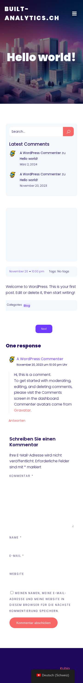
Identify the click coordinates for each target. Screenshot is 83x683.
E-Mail (16, 556)
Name (15, 537)
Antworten (17, 420)
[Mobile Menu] (74, 14)
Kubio (65, 668)
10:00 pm (38, 271)
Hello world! (29, 158)
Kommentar (21, 476)
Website (16, 574)
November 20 (18, 271)
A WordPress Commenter (40, 153)
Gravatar (22, 410)
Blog (27, 306)
